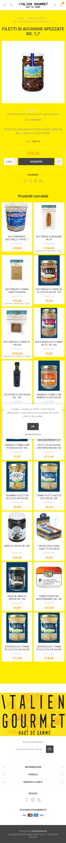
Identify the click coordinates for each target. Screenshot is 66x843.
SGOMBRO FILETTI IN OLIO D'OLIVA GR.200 (17, 497)
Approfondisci (33, 434)
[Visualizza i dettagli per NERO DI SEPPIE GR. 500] (17, 527)
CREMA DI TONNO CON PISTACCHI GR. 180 (17, 446)
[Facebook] (26, 799)
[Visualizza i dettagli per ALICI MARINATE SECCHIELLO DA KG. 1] (17, 218)
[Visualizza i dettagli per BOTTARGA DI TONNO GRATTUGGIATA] (17, 270)
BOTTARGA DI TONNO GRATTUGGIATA (17, 291)
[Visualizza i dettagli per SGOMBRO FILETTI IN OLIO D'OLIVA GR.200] (17, 476)
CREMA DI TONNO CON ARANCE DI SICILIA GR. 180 (49, 397)
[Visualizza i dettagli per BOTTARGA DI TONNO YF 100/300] (17, 323)
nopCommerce (39, 831)
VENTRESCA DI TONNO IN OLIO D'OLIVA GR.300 (49, 648)
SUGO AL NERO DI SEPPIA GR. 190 (17, 598)
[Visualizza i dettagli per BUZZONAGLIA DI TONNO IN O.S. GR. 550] (49, 323)
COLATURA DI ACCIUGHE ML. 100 (17, 396)
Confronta (35, 120)
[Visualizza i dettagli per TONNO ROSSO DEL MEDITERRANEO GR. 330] (49, 577)
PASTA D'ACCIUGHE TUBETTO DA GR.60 (48, 547)
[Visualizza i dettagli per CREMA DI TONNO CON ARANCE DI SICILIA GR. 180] (49, 376)
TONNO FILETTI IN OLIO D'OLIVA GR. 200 (49, 497)
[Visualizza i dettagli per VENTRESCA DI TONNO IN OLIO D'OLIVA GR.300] (49, 628)
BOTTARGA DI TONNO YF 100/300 (17, 343)
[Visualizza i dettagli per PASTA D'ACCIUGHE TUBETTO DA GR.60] (49, 527)
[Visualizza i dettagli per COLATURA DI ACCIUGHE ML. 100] (17, 376)
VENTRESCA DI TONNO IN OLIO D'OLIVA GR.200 (17, 648)
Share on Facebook (30, 181)
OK (33, 426)
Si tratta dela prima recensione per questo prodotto (33, 114)
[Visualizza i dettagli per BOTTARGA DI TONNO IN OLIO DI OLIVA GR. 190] (49, 270)
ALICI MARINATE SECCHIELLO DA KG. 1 (17, 238)
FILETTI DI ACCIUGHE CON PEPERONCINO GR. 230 (49, 448)
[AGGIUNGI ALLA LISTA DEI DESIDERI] (58, 161)
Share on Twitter (25, 181)
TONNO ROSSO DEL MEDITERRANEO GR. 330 (49, 598)
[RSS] (39, 799)
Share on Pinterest (35, 181)
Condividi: (33, 174)
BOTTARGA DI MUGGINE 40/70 (49, 238)
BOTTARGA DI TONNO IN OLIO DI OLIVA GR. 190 (49, 291)
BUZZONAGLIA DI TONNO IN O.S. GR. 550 (49, 343)
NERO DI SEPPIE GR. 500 (17, 545)
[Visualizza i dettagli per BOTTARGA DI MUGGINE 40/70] (49, 218)
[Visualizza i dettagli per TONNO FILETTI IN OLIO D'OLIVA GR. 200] (49, 476)
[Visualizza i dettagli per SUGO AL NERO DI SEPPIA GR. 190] (17, 577)
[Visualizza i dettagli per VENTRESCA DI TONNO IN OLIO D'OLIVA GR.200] (17, 628)
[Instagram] (33, 799)
